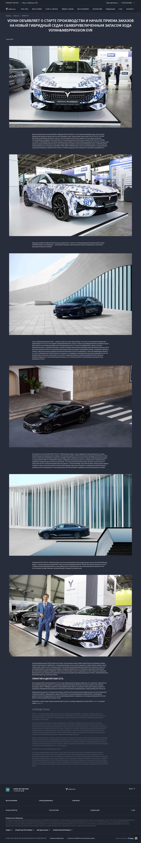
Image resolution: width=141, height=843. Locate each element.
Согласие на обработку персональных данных (81, 838)
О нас (120, 9)
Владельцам (110, 9)
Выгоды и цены (42, 830)
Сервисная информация (61, 830)
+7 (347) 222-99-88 (18, 791)
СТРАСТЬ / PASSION (51, 9)
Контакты (130, 9)
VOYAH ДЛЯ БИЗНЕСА (46, 800)
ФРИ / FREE (24, 9)
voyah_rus (39, 703)
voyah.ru (95, 701)
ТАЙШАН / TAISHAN (68, 9)
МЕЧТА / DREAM (37, 9)
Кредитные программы (23, 830)
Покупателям (97, 9)
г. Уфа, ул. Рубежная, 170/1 (30, 3)
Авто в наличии (83, 9)
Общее (8, 830)
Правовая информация (57, 838)
